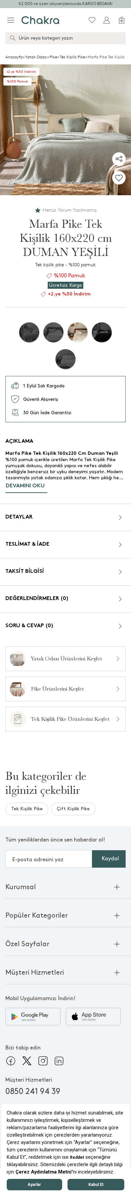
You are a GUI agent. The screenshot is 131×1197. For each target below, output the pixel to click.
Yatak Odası (36, 57)
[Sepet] (122, 20)
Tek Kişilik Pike (72, 57)
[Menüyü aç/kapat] (10, 20)
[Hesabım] (107, 20)
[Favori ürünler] (92, 20)
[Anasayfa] (40, 20)
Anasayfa (14, 57)
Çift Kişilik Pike (73, 809)
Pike (53, 57)
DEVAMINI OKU (25, 486)
